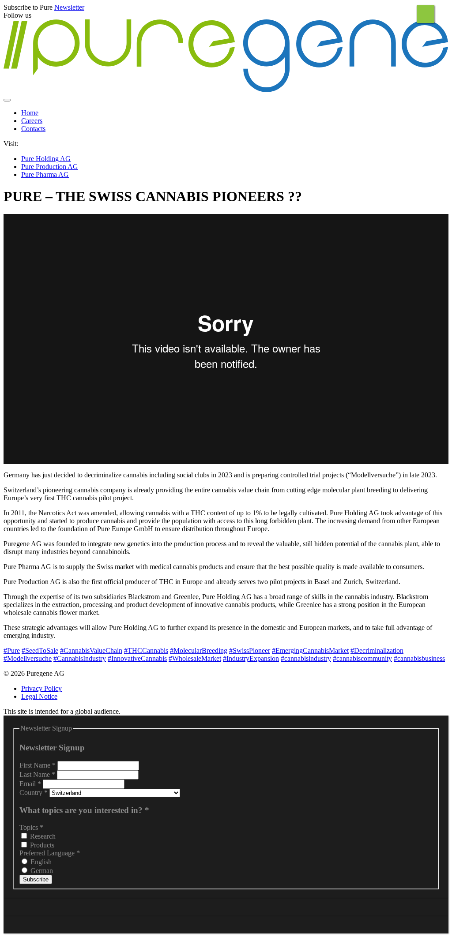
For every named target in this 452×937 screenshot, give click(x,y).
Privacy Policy (41, 688)
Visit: (11, 143)
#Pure (12, 650)
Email (30, 783)
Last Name (37, 774)
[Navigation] (7, 100)
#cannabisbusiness (419, 658)
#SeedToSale (40, 650)
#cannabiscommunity (362, 658)
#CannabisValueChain (91, 650)
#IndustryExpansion (251, 658)
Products (41, 845)
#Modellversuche (28, 658)
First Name (37, 765)
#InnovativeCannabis (137, 658)
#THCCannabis (146, 650)
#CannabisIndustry (79, 658)
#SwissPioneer (249, 650)
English (40, 862)
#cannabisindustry (306, 658)
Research (42, 836)
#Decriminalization (376, 650)
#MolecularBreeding (198, 650)
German (41, 870)
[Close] (425, 14)
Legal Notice (39, 696)
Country (33, 792)
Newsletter (69, 7)
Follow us (17, 15)
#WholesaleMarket (195, 658)
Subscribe (36, 879)
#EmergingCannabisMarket (310, 650)
